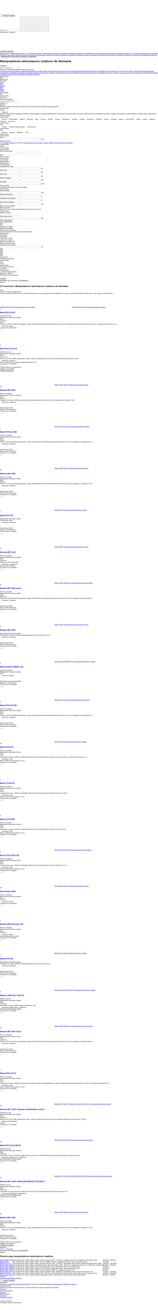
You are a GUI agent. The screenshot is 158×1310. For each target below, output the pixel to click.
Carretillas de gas (145, 53)
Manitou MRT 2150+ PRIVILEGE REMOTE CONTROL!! (22, 1181)
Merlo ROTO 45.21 (6, 1271)
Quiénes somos (5, 1278)
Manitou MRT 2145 (8, 552)
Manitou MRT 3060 (8, 390)
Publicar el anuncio (7, 371)
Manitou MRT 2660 (6, 1268)
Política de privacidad (23, 1284)
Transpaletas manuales (149, 55)
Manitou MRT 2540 (6, 1270)
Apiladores (112, 53)
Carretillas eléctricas (102, 53)
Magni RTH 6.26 (6, 747)
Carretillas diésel (89, 53)
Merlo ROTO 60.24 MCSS (10, 1145)
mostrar (3, 278)
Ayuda (12, 1278)
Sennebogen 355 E (8, 891)
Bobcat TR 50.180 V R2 (9, 855)
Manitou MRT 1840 (6, 1275)
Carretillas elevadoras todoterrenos (57, 55)
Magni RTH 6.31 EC (8, 1073)
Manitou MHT (4, 1262)
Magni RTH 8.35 (6, 958)
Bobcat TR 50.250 (7, 819)
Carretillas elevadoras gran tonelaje (33, 55)
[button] (79, 41)
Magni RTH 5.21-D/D (8, 432)
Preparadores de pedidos (97, 55)
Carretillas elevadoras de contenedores (128, 55)
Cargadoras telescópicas (76, 53)
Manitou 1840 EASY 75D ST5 (12, 995)
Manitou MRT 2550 (6, 1265)
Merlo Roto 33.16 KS (8, 348)
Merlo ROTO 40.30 (7, 312)
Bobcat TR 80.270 (7, 783)
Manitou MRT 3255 (8, 630)
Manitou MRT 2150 (6, 1260)
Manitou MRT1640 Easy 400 (11, 924)
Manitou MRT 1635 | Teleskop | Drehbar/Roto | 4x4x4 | (22, 1109)
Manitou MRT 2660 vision (10, 588)
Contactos (18, 1278)
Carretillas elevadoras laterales (79, 55)
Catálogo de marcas (69, 1284)
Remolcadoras (111, 55)
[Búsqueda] (34, 24)
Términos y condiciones (7, 1284)
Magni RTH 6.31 (6, 515)
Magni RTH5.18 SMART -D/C (11, 667)
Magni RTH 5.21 (5, 1263)
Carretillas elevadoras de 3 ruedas (128, 53)
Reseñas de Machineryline (54, 1284)
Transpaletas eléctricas (14, 55)
